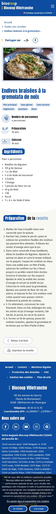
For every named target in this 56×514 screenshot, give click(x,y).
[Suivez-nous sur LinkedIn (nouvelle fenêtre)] (16, 427)
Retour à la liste (19, 340)
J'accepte (39, 508)
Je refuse (18, 508)
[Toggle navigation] (52, 7)
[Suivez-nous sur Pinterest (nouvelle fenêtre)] (46, 427)
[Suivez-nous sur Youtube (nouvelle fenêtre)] (26, 427)
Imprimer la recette (23, 350)
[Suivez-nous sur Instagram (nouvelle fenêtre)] (36, 427)
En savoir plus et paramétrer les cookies (28, 501)
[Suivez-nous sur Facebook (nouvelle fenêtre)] (5, 427)
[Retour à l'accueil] (9, 3)
